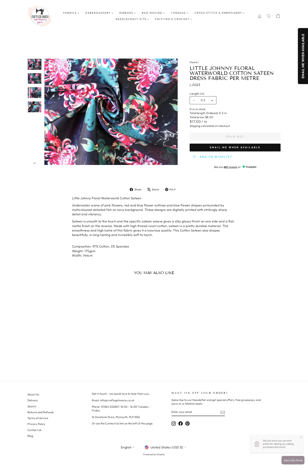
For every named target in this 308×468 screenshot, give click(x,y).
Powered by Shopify (154, 454)
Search (31, 406)
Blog (30, 436)
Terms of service (37, 418)
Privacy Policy (36, 424)
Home (193, 62)
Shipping (195, 126)
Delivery (32, 400)
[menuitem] (71, 13)
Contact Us (34, 430)
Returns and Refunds (40, 412)
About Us (33, 394)
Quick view (57, 339)
